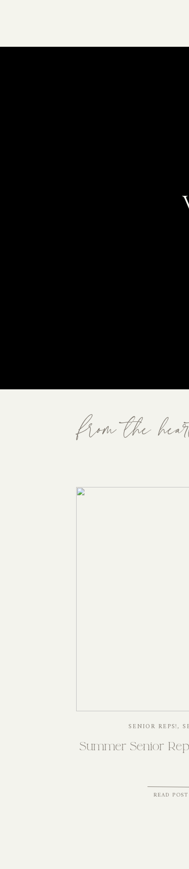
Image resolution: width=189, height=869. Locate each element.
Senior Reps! (153, 726)
